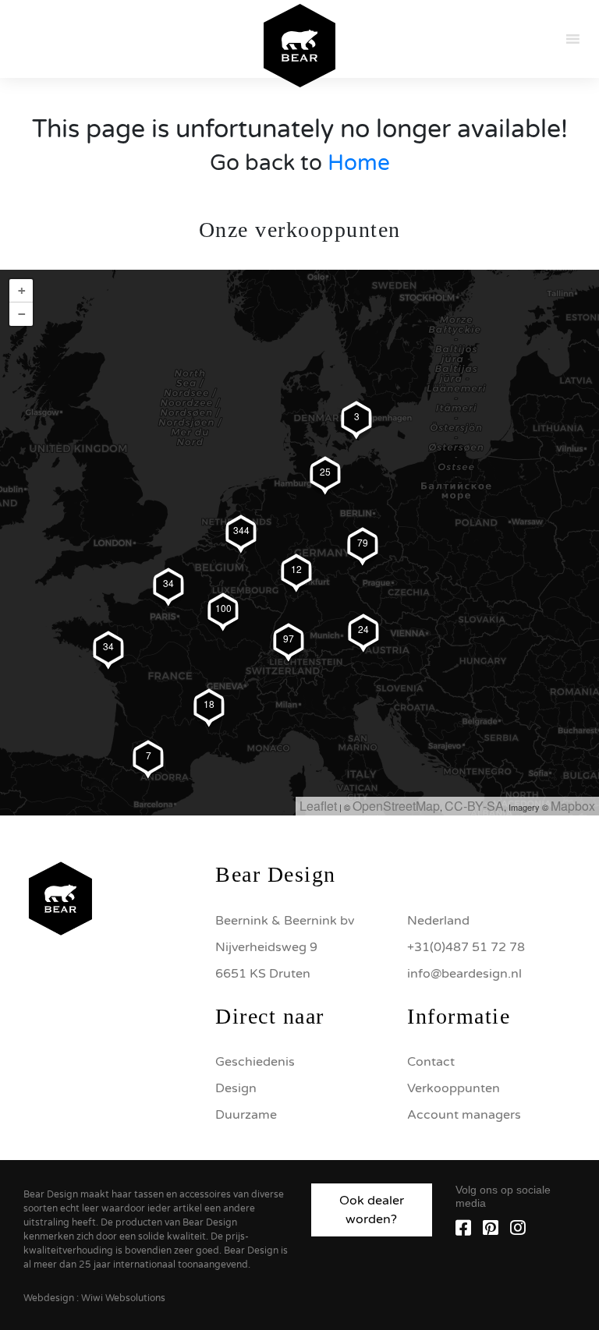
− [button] (22, 313)
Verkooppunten (453, 1088)
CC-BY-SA (474, 806)
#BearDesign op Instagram (299, 761)
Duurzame (246, 1115)
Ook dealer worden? (371, 1210)
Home (359, 163)
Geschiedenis (255, 1062)
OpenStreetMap (396, 806)
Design (236, 1088)
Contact (431, 1062)
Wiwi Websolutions (123, 1298)
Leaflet (318, 806)
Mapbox (573, 806)
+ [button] (22, 290)
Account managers (464, 1115)
